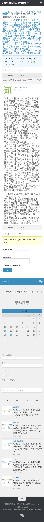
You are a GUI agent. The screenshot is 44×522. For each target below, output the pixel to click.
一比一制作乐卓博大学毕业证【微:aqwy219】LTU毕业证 (20, 28)
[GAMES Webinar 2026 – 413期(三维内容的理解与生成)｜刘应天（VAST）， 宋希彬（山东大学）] (7, 410)
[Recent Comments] (27, 400)
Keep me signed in (12, 265)
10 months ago (22, 61)
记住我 (6, 370)
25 (11, 335)
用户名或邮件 (7, 355)
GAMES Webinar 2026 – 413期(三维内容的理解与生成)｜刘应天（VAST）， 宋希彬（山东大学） (27, 412)
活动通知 (16, 407)
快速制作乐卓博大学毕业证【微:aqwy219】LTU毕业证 (15, 49)
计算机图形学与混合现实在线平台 (17, 3)
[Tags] (37, 400)
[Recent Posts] (7, 400)
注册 (4, 380)
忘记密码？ (11, 380)
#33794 (37, 80)
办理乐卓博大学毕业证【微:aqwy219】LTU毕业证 (18, 36)
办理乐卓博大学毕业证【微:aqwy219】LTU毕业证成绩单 (21, 40)
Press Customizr (34, 510)
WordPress (16, 510)
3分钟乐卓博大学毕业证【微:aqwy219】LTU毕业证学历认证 (21, 24)
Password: (7, 257)
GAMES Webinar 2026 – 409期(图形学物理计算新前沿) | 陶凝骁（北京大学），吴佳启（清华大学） (27, 483)
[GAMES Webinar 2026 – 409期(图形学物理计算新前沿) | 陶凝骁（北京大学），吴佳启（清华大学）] (7, 481)
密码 (4, 363)
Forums (11, 12)
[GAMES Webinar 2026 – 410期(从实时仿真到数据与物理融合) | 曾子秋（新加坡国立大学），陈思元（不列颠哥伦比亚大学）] (7, 463)
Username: (7, 249)
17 (5, 331)
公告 (14, 441)
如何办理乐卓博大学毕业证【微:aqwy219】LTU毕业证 (21, 45)
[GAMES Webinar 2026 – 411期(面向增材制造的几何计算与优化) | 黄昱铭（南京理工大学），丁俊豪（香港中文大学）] (7, 444)
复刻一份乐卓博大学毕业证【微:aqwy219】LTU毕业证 (16, 43)
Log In (7, 270)
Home (4, 12)
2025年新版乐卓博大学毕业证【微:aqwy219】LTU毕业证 (20, 21)
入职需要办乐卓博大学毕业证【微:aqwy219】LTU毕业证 (21, 31)
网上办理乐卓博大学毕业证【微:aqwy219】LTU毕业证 (21, 52)
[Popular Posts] (17, 400)
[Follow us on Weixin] (40, 281)
